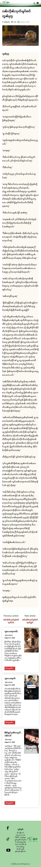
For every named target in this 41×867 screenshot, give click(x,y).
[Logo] (6, 3)
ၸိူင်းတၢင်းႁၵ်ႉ (8, 739)
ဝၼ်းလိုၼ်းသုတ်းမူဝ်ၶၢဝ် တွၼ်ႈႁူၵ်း (30, 621)
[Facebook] (8, 829)
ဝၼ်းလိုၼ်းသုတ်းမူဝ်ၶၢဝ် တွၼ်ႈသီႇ (11, 621)
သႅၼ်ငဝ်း (7, 22)
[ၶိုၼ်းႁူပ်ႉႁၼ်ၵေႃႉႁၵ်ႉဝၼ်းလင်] (31, 741)
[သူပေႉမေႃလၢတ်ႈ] (31, 640)
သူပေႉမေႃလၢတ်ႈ (11, 631)
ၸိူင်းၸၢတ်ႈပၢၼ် (8, 635)
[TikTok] (8, 840)
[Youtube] (8, 851)
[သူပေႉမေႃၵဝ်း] (31, 687)
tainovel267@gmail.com (23, 864)
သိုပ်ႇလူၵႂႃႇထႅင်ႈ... (9, 668)
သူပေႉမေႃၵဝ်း (10, 678)
